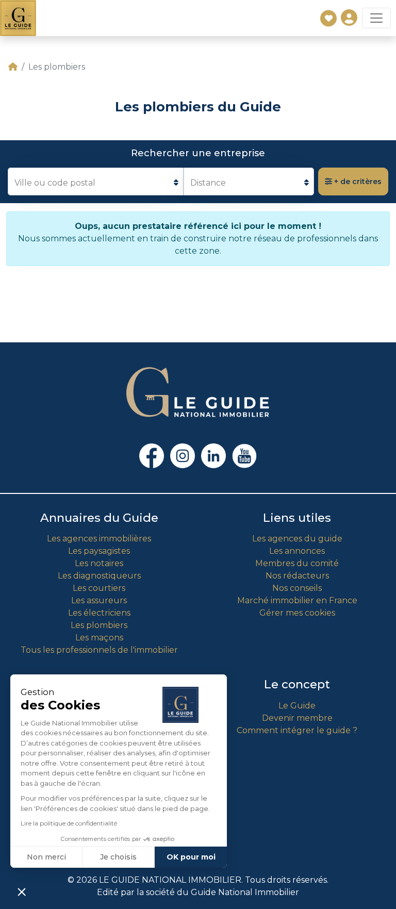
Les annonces (297, 551)
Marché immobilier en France (297, 600)
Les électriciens (99, 613)
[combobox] (96, 181)
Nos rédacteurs (297, 576)
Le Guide (297, 705)
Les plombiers (99, 625)
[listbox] (249, 181)
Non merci (46, 857)
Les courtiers (99, 588)
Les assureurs (99, 600)
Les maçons (99, 637)
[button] (21, 891)
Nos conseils (297, 588)
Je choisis (118, 857)
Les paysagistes (99, 551)
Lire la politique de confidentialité (69, 823)
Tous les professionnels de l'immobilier (99, 650)
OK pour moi (191, 857)
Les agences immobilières (99, 538)
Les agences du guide (297, 538)
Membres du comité (297, 563)
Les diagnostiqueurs (99, 576)
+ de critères (357, 181)
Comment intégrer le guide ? (297, 730)
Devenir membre (297, 718)
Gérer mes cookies (297, 613)
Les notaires (99, 563)
